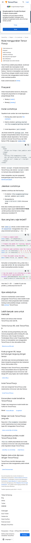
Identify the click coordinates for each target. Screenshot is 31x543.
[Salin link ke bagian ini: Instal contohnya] (18, 109)
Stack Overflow (5, 519)
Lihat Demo (21, 450)
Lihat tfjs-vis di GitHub (8, 450)
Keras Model (10, 410)
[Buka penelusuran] (23, 2)
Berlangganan (26, 535)
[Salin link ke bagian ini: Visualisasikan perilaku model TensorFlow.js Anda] (18, 438)
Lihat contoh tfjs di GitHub (9, 430)
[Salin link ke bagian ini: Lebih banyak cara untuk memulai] (11, 314)
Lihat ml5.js (5, 378)
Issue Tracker (5, 513)
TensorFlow (4, 37)
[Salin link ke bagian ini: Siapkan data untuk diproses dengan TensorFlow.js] (20, 458)
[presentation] (23, 229)
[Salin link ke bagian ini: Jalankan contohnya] (21, 186)
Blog (2, 498)
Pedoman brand (5, 522)
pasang (12, 102)
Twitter (3, 503)
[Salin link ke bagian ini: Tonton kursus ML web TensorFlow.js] (4, 328)
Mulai (15, 29)
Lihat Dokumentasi (7, 469)
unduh (12, 99)
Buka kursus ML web (8, 346)
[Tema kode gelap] (25, 144)
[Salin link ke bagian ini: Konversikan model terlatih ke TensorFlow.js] (14, 401)
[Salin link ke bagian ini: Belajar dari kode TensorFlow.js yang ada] (10, 419)
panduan (6, 305)
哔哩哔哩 (3, 506)
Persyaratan (4, 531)
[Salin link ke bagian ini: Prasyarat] (12, 87)
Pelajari (11, 37)
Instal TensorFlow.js (7, 393)
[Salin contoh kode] (28, 144)
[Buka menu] (2, 2)
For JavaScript (18, 37)
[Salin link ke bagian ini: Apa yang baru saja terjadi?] (3, 222)
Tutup (15, 25)
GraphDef (19, 410)
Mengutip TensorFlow (7, 524)
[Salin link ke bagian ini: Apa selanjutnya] (18, 292)
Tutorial (26, 37)
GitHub (18, 81)
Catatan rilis (4, 516)
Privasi (11, 531)
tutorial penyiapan (6, 179)
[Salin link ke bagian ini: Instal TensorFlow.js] (18, 383)
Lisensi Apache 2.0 (12, 481)
